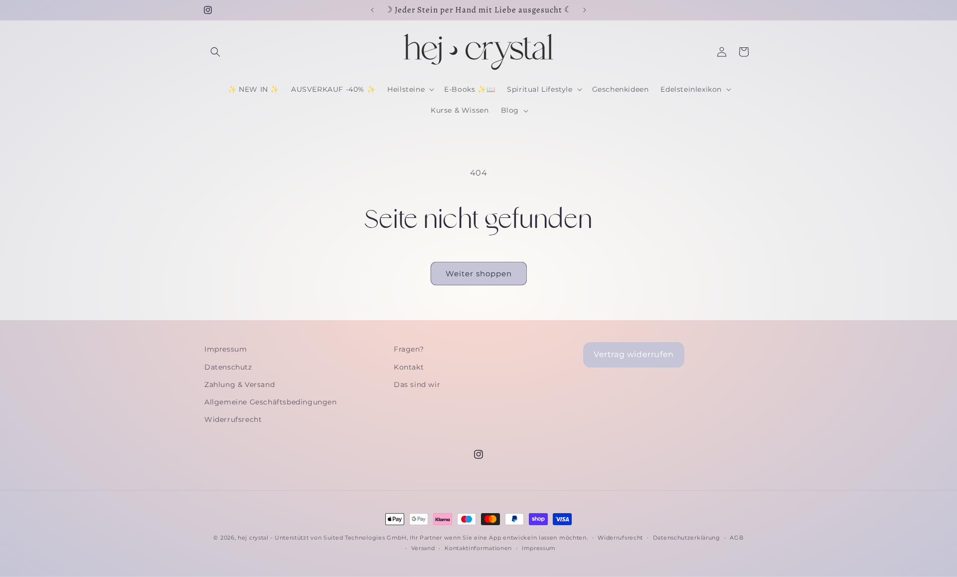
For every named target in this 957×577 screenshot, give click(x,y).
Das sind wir (417, 384)
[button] (215, 52)
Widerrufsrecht (233, 419)
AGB (736, 537)
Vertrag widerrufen (634, 354)
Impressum (225, 349)
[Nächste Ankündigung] (585, 9)
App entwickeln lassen (523, 537)
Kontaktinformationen (478, 548)
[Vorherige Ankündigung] (372, 9)
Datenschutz (228, 367)
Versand (423, 548)
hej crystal (253, 537)
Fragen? (409, 349)
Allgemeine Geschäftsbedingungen (270, 401)
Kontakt (409, 367)
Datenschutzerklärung (686, 537)
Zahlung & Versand (239, 384)
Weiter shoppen (479, 273)
